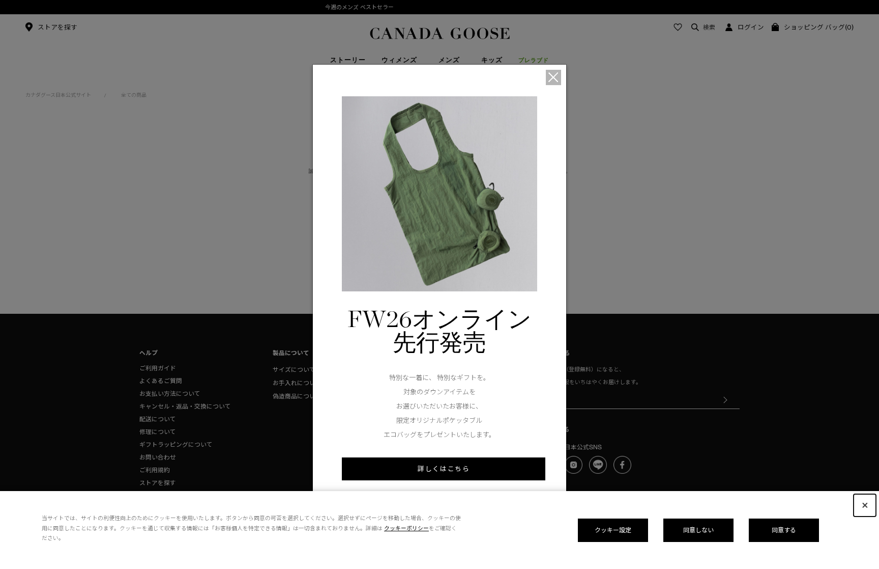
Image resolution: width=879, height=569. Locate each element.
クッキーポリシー (406, 528)
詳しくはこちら (444, 469)
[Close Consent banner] (865, 505)
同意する (784, 530)
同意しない (698, 530)
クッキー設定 (613, 530)
